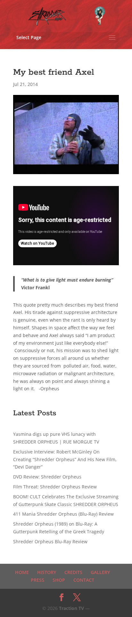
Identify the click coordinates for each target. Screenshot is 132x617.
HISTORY (46, 572)
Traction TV (71, 608)
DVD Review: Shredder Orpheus (47, 477)
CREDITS (73, 572)
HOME (22, 572)
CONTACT (83, 580)
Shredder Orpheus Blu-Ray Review (50, 541)
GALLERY (100, 572)
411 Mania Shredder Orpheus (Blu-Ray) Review (63, 514)
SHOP (59, 580)
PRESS (37, 580)
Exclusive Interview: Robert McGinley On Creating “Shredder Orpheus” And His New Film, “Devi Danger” (65, 459)
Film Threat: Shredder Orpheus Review (55, 487)
